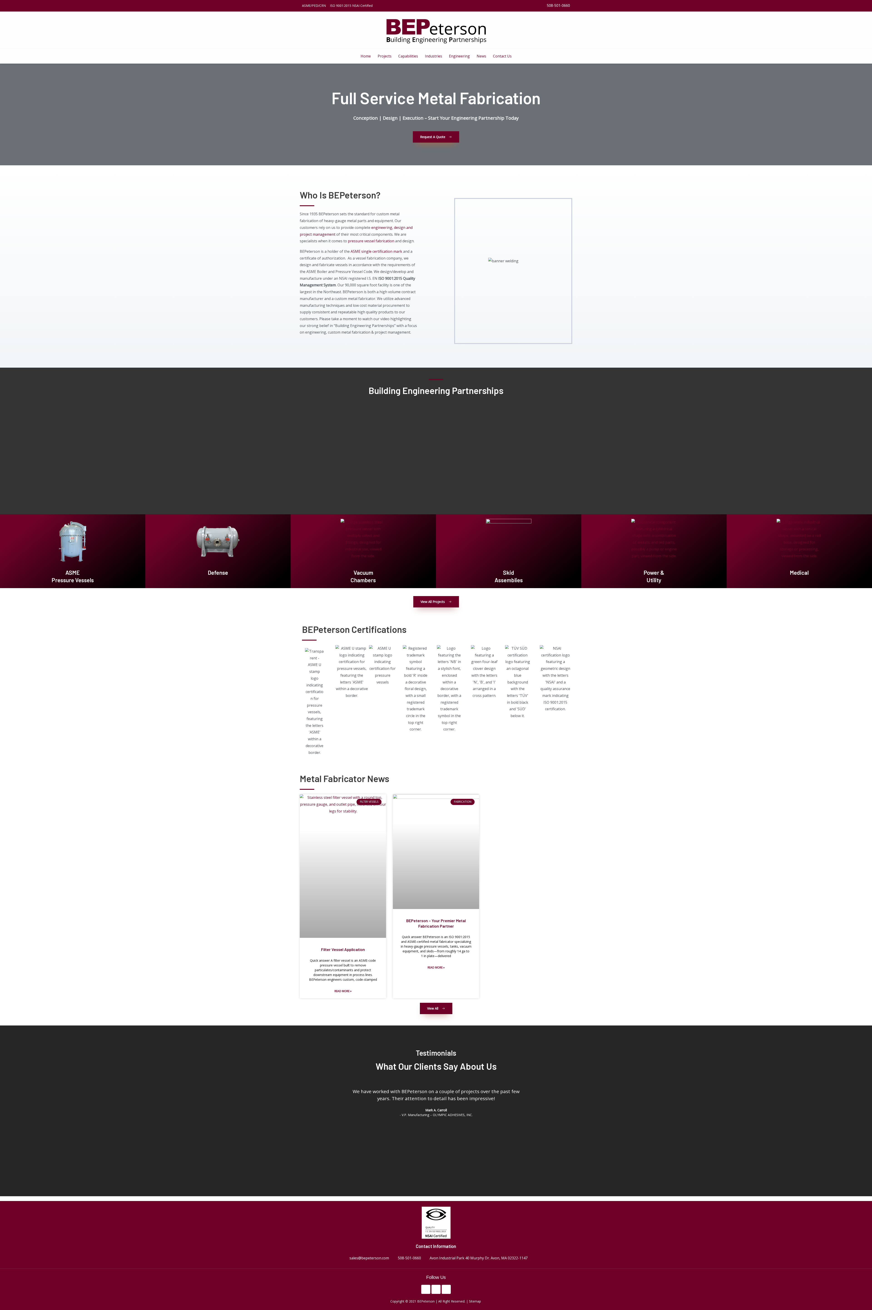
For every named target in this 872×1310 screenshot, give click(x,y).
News (481, 56)
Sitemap (475, 1301)
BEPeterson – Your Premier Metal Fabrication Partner (436, 923)
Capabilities (408, 56)
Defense (218, 572)
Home (366, 56)
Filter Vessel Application (343, 949)
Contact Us (502, 56)
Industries (433, 56)
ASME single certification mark (376, 251)
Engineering (459, 56)
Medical (799, 572)
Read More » (343, 991)
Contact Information (436, 1246)
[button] (340, 1124)
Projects (384, 56)
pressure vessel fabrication (371, 240)
